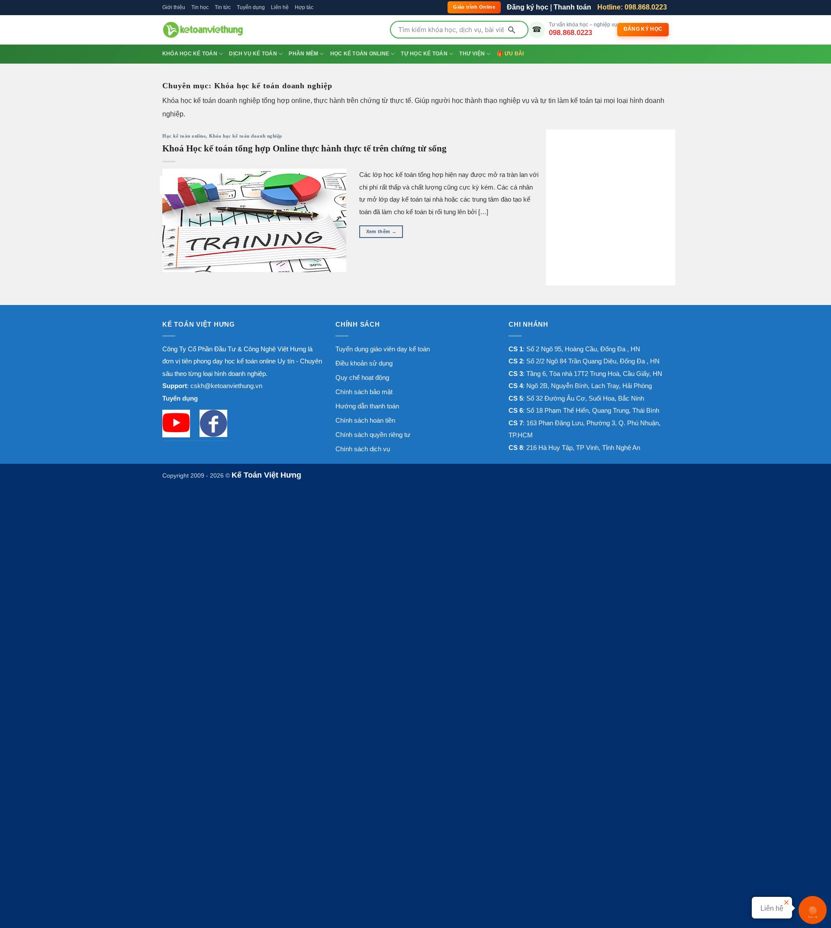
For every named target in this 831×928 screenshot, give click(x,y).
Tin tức (223, 7)
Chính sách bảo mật (364, 391)
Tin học (200, 7)
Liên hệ (280, 7)
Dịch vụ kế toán (253, 54)
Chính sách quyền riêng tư (372, 434)
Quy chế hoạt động (362, 377)
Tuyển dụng (251, 7)
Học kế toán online (359, 54)
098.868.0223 (570, 32)
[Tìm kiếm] (511, 30)
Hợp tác (304, 7)
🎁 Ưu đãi (510, 54)
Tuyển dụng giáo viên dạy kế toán (382, 349)
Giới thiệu (173, 7)
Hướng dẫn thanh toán (367, 406)
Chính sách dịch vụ (362, 449)
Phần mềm (303, 54)
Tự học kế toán (424, 54)
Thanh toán (572, 7)
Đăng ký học (527, 7)
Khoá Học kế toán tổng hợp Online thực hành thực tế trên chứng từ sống (304, 148)
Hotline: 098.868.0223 (632, 7)
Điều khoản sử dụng (364, 363)
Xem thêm (381, 231)
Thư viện (472, 54)
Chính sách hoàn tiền (365, 420)
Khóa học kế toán (189, 54)
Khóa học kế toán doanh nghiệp (245, 136)
